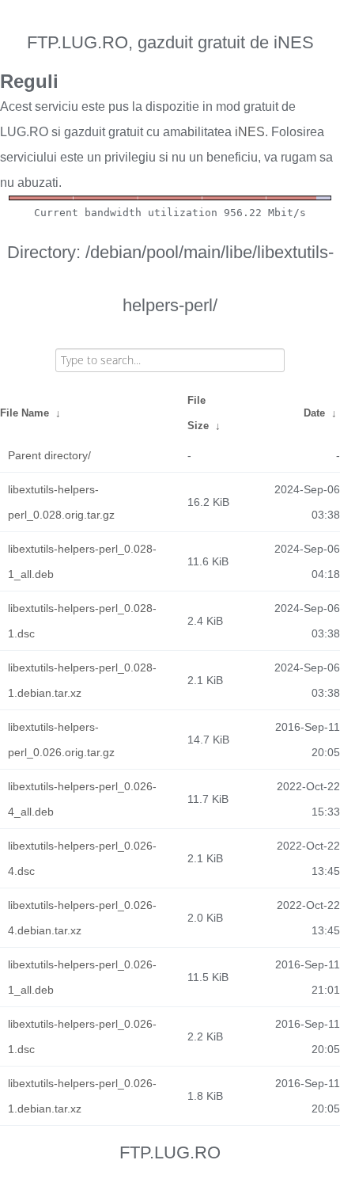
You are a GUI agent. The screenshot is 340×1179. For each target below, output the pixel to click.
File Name (24, 413)
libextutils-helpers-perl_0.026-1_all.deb (82, 977)
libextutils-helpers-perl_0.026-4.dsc (82, 858)
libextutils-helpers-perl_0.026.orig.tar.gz (61, 740)
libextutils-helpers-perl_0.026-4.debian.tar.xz (82, 918)
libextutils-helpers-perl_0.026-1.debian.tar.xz (82, 1096)
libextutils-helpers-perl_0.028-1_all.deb (82, 561)
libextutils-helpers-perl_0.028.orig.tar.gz (61, 502)
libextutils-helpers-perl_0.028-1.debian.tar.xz (82, 680)
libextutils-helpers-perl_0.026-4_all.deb (82, 799)
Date (314, 413)
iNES (250, 132)
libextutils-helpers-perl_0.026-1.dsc (82, 1036)
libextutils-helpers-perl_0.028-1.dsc (82, 621)
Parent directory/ (49, 455)
